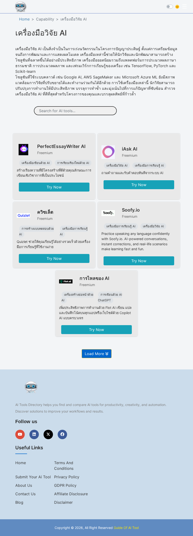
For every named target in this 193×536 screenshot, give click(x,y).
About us (23, 485)
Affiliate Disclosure (71, 493)
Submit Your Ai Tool (33, 477)
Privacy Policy (66, 477)
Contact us (25, 493)
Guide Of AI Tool (126, 528)
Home (24, 19)
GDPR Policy (65, 485)
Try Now (54, 187)
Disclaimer (63, 502)
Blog (19, 502)
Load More (95, 353)
